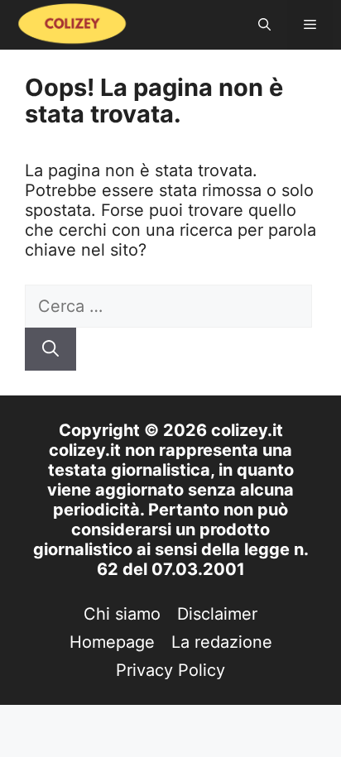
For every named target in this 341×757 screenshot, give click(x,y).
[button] (264, 25)
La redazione (221, 642)
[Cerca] (50, 349)
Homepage (112, 642)
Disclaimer (217, 614)
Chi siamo (122, 614)
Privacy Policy (170, 670)
